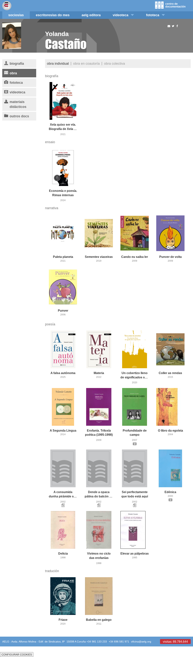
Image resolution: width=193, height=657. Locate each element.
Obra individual (58, 63)
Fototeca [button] (152, 15)
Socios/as (16, 15)
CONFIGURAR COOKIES (17, 654)
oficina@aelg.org (141, 641)
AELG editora (91, 15)
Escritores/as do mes (53, 15)
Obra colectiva (114, 63)
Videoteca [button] (120, 15)
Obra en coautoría (86, 63)
